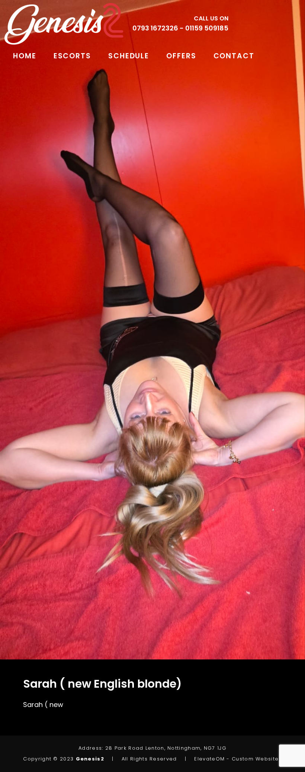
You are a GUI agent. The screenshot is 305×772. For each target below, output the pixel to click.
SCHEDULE (128, 56)
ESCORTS (72, 56)
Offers (181, 56)
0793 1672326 (155, 28)
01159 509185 (206, 28)
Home (24, 56)
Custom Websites (257, 758)
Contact (234, 56)
